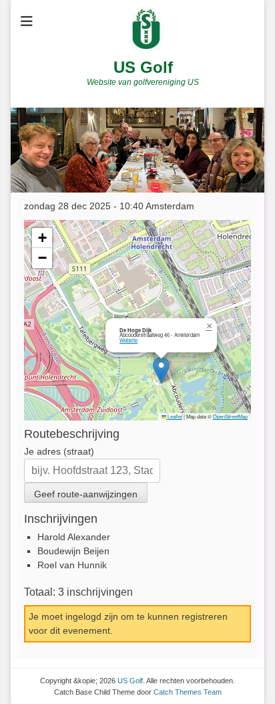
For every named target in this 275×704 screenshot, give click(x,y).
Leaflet (174, 416)
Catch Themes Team (188, 692)
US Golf (143, 67)
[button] (161, 370)
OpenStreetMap (230, 416)
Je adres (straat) (59, 451)
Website (128, 340)
